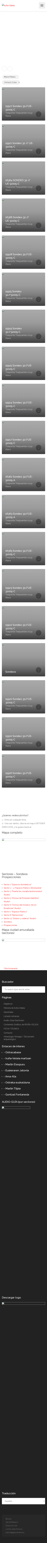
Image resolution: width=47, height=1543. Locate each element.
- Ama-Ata (10, 1076)
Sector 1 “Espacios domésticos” (18, 884)
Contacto (8, 1033)
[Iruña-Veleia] (8, 5)
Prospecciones (10, 925)
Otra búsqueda (10, 968)
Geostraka (8, 1012)
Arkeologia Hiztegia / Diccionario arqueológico (19, 1037)
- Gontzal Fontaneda (16, 1094)
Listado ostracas (11, 1016)
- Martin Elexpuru (14, 1064)
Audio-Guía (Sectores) (14, 1020)
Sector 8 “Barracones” (13, 915)
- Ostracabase (12, 1052)
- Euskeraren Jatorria (16, 1070)
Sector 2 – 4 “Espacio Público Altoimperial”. (23, 888)
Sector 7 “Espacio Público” (15, 912)
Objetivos (8, 1004)
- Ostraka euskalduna (17, 1082)
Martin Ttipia (13, 1088)
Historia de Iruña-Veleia (14, 1008)
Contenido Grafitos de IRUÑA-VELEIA (21, 1024)
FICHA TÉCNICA (11, 1028)
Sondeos (8, 922)
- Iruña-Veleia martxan (17, 1058)
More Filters (9, 77)
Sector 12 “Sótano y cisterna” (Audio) (20, 918)
